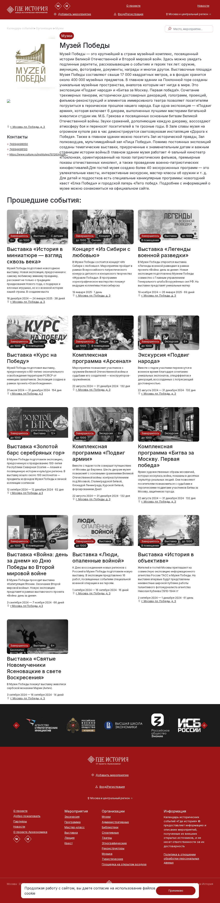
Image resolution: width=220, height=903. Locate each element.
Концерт (104, 235)
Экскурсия (171, 341)
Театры (107, 837)
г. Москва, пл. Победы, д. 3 (27, 126)
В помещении (150, 240)
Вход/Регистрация (130, 14)
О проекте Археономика (30, 832)
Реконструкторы (113, 848)
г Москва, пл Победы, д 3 (26, 393)
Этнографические (114, 843)
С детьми (57, 235)
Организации (44, 28)
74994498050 (18, 144)
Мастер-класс (74, 827)
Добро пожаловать (26, 816)
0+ (12, 240)
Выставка (40, 235)
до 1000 (24, 240)
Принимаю (175, 890)
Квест (68, 843)
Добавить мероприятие (74, 14)
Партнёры (20, 821)
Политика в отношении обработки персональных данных (181, 858)
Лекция (103, 341)
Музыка (107, 853)
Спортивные (110, 832)
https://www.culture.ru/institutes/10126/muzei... (38, 154)
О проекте (133, 5)
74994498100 (18, 149)
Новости (203, 5)
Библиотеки (110, 827)
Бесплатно (17, 649)
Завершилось (19, 235)
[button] (187, 14)
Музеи (59, 28)
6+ (52, 341)
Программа (72, 822)
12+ (53, 433)
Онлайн (96, 240)
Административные (115, 822)
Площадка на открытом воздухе (124, 864)
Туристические (112, 859)
